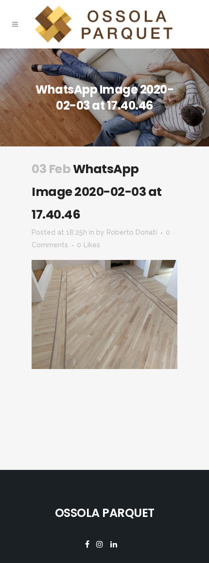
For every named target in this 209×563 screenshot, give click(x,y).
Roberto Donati (131, 232)
